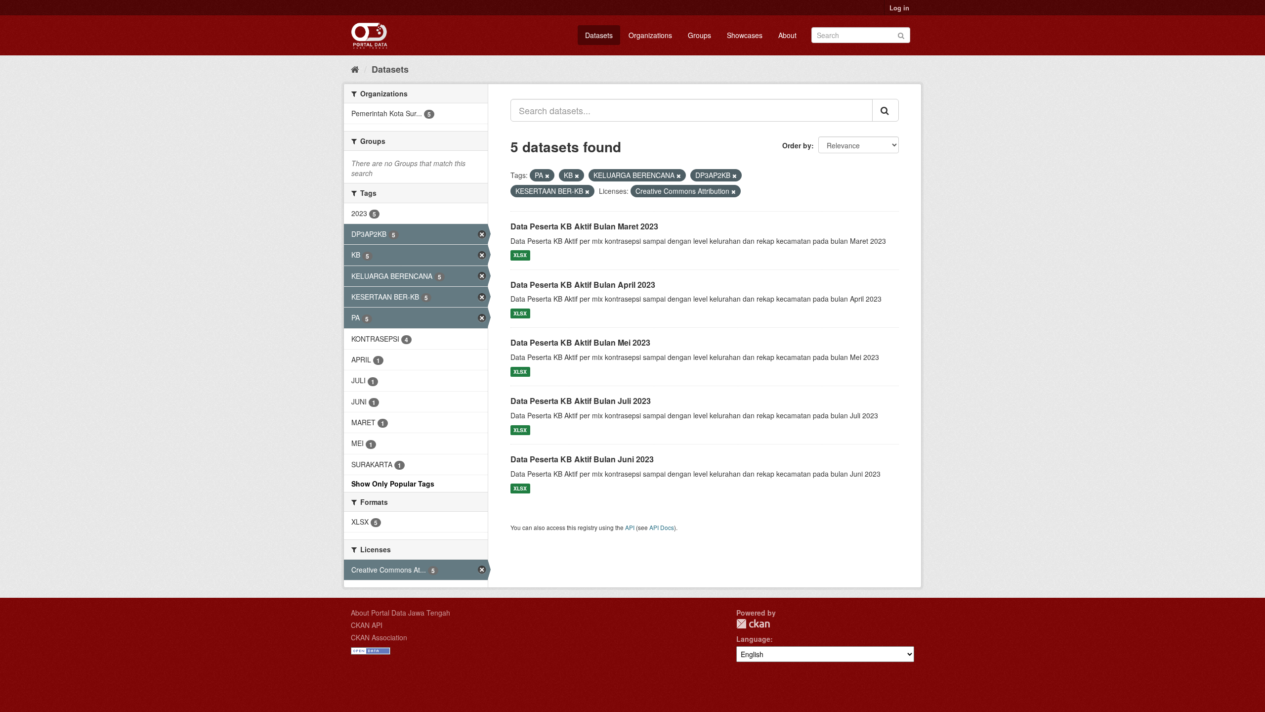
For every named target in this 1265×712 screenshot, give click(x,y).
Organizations (650, 35)
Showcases (744, 35)
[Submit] (901, 34)
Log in (899, 7)
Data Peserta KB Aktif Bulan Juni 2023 (582, 459)
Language (753, 639)
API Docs (661, 527)
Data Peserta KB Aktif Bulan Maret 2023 (584, 226)
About (787, 35)
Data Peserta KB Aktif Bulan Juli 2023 (580, 400)
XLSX (520, 255)
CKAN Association (379, 637)
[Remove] (547, 175)
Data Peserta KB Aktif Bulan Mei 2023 (580, 342)
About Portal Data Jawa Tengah (400, 613)
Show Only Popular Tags (392, 484)
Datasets (599, 35)
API (629, 527)
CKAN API (366, 625)
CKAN (753, 624)
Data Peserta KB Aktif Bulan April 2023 (582, 284)
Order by (796, 145)
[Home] (355, 68)
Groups (699, 35)
